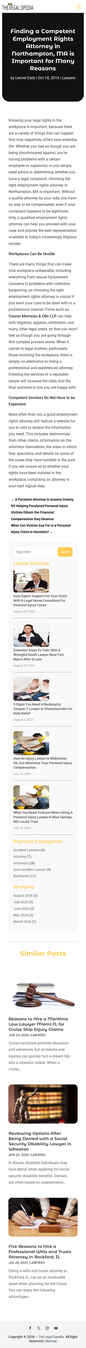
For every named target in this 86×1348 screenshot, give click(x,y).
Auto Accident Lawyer (29, 869)
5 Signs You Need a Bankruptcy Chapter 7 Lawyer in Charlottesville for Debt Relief (42, 708)
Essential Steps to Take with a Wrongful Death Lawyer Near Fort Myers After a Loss (38, 654)
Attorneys (20, 863)
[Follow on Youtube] (56, 1328)
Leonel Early (25, 78)
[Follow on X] (38, 1328)
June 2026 (21, 909)
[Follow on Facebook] (30, 1328)
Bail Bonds (21, 876)
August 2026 (22, 895)
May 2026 (20, 915)
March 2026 (22, 921)
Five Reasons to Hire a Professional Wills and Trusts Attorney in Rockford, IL (40, 1251)
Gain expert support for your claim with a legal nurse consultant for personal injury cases (40, 600)
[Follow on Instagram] (47, 1328)
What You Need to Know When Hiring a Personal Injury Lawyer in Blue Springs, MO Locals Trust (43, 817)
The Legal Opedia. (51, 1337)
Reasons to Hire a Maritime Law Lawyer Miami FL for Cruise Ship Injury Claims (38, 1024)
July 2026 (20, 902)
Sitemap (51, 1341)
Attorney (19, 856)
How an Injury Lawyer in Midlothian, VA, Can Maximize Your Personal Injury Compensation (42, 763)
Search (65, 552)
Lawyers (68, 78)
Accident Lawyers (26, 850)
